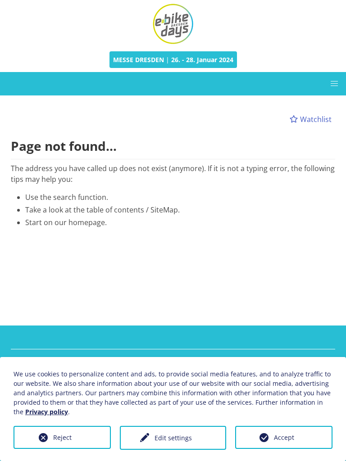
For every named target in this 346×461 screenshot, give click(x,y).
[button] (334, 83)
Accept (284, 437)
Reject (62, 437)
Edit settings (173, 438)
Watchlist (315, 119)
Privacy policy (46, 411)
